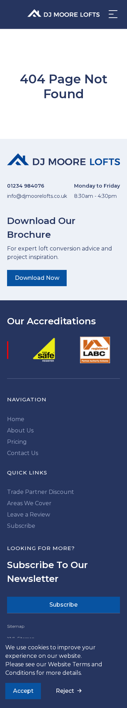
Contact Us (22, 453)
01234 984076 (25, 186)
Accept (23, 691)
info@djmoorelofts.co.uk (37, 196)
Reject (65, 691)
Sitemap (15, 626)
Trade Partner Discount (40, 492)
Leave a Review (28, 514)
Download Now (37, 278)
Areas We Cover (29, 503)
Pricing (17, 441)
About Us (20, 430)
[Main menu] (111, 14)
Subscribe (21, 526)
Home (15, 419)
